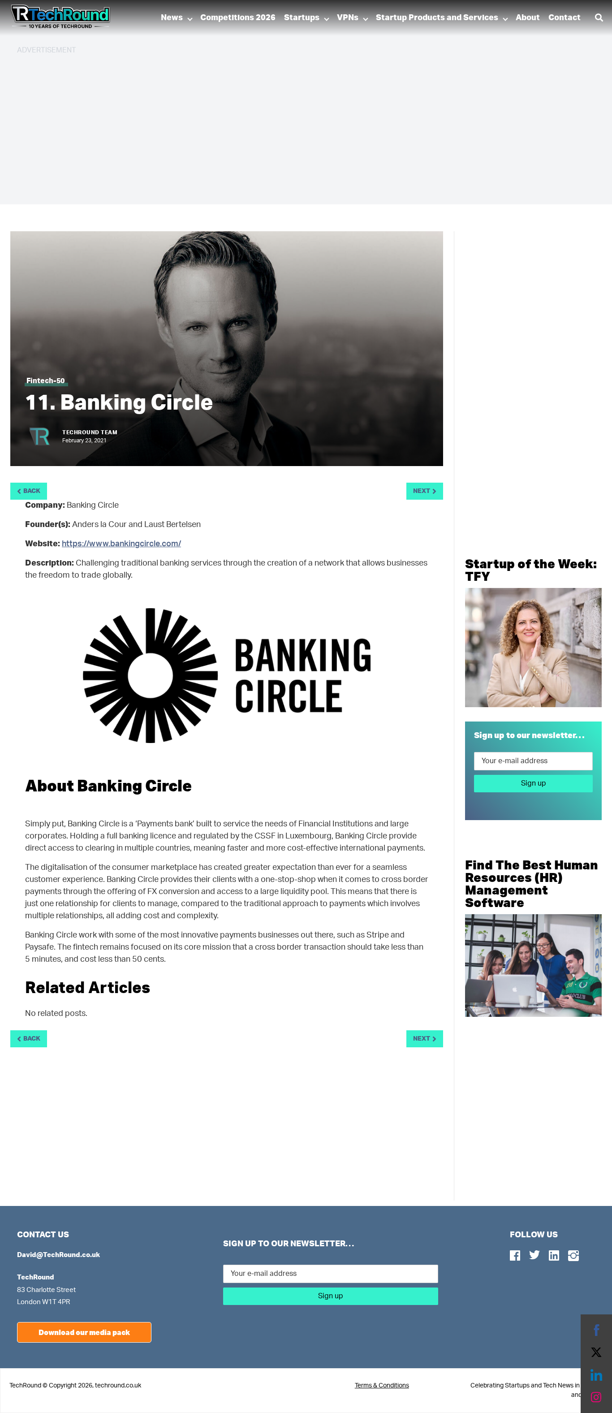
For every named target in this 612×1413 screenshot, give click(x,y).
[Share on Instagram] (596, 1397)
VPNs (347, 18)
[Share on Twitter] (596, 1352)
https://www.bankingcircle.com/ (121, 544)
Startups (301, 18)
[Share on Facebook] (596, 1330)
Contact (564, 18)
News (172, 18)
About (528, 18)
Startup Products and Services (437, 18)
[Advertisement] (286, 125)
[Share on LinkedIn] (596, 1375)
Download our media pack (84, 1332)
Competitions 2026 (238, 18)
